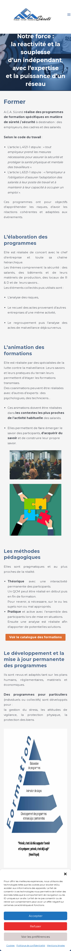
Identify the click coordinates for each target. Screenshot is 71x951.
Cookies (10, 945)
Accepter (35, 916)
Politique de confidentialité (30, 945)
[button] (65, 874)
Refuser (35, 926)
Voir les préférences (35, 937)
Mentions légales (56, 945)
